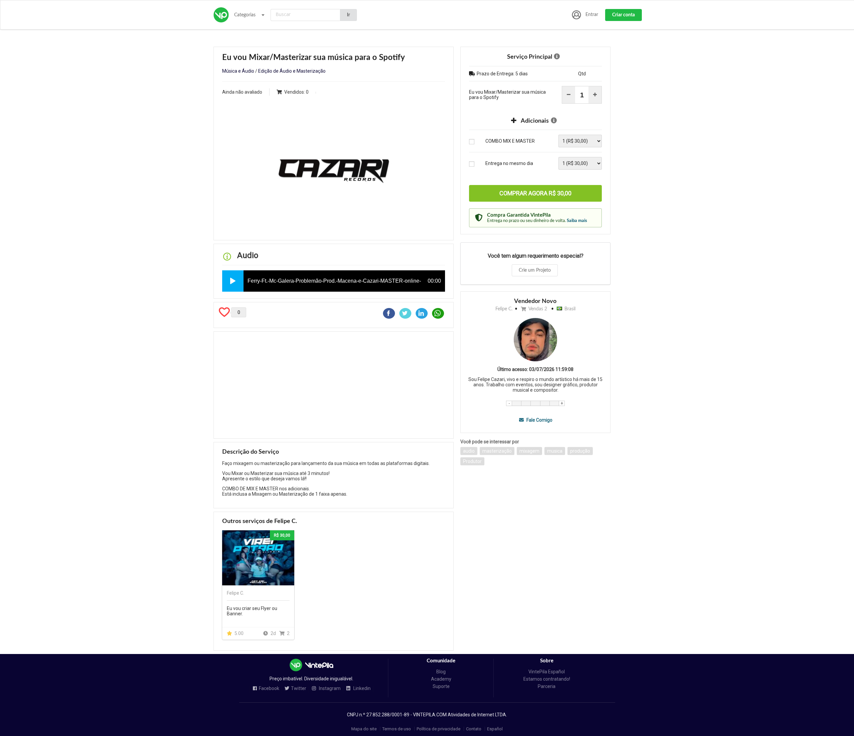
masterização (497, 451)
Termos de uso (396, 729)
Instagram (329, 688)
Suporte (441, 686)
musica (554, 451)
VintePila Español (546, 671)
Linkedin (361, 688)
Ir (348, 15)
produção (580, 451)
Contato (473, 729)
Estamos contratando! (546, 679)
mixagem (529, 451)
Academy (441, 679)
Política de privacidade (438, 729)
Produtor (472, 461)
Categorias (245, 15)
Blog (441, 671)
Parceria (546, 686)
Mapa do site (364, 729)
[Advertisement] (333, 385)
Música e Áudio (238, 71)
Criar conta (623, 15)
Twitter (298, 688)
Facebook (269, 688)
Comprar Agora (535, 193)
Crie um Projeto (535, 270)
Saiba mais (577, 221)
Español (495, 729)
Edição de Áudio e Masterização (292, 71)
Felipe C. (503, 309)
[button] (233, 281)
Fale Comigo (538, 420)
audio (469, 451)
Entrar (591, 14)
